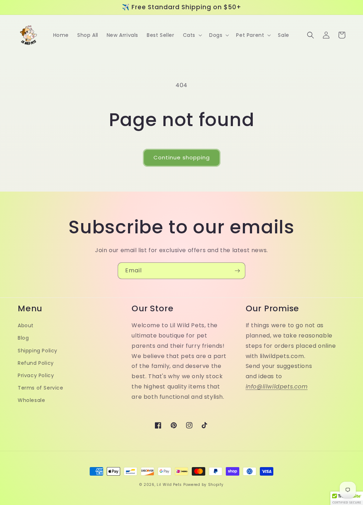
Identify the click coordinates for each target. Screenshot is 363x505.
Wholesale (31, 400)
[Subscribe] (237, 270)
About (26, 325)
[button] (192, 35)
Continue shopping (181, 157)
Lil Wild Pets (169, 484)
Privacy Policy (36, 375)
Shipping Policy (37, 350)
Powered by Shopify (203, 484)
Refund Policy (36, 363)
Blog (23, 337)
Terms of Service (40, 387)
